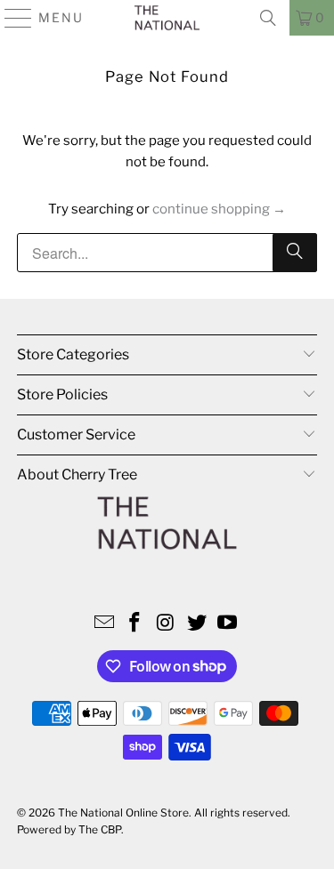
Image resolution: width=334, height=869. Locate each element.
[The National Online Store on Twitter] (196, 623)
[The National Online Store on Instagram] (166, 623)
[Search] (268, 18)
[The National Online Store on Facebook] (135, 623)
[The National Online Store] (167, 18)
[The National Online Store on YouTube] (228, 623)
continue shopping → (219, 209)
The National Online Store (123, 812)
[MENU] (10, 18)
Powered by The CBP (69, 829)
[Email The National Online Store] (104, 623)
